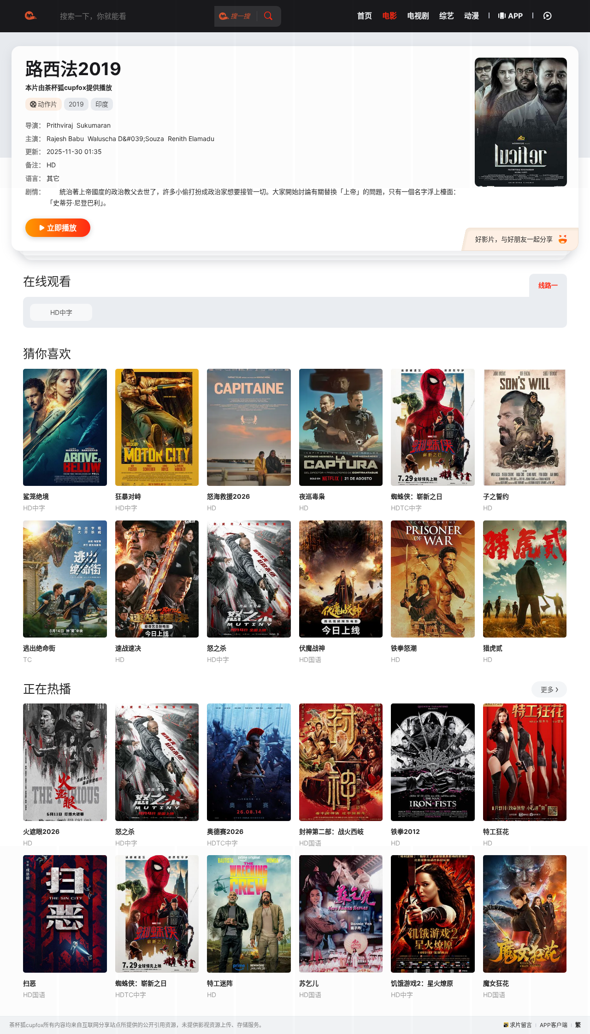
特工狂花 (496, 831)
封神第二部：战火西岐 (331, 831)
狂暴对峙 (128, 496)
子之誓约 (496, 496)
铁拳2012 (405, 831)
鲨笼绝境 (36, 496)
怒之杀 (216, 648)
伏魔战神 (312, 648)
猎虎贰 (492, 648)
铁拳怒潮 (404, 648)
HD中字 (61, 312)
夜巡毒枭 (312, 496)
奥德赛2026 (225, 831)
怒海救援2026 (228, 496)
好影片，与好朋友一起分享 (514, 239)
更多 (547, 689)
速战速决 (128, 648)
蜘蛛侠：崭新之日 (416, 496)
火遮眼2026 (41, 831)
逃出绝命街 (39, 648)
